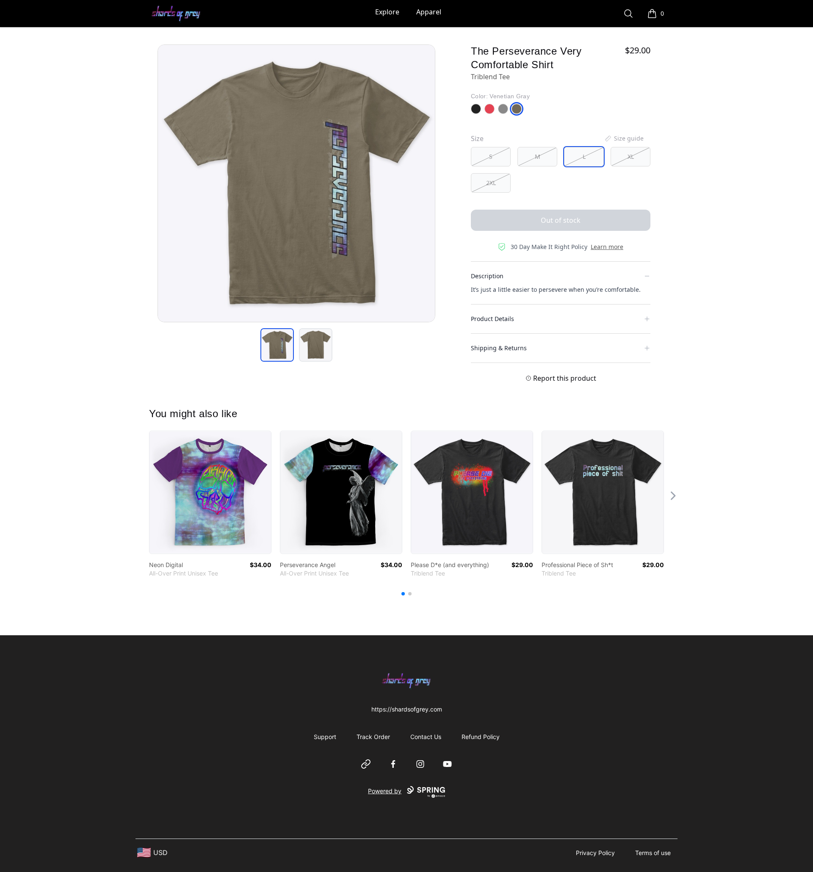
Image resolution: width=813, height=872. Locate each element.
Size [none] (477, 138)
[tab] (277, 345)
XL (631, 156)
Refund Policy (481, 736)
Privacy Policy (595, 852)
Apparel (428, 12)
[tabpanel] (296, 183)
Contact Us (425, 736)
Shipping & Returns (499, 348)
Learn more (607, 247)
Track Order (373, 736)
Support (325, 736)
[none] (624, 138)
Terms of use (653, 852)
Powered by (384, 790)
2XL (491, 183)
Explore (387, 12)
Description (487, 276)
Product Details (492, 319)
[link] (210, 492)
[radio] (491, 156)
